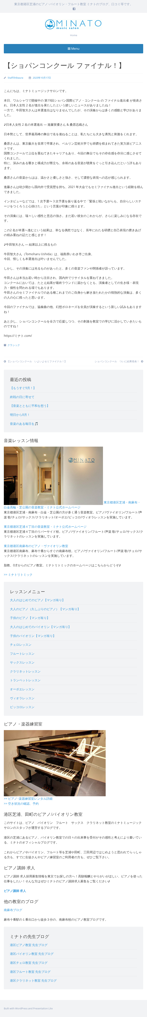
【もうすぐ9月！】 (23, 388)
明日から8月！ (20, 415)
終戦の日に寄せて (22, 397)
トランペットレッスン (25, 680)
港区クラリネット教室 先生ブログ (33, 980)
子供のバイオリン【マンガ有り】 (33, 636)
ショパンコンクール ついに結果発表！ (117, 361)
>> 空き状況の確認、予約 (21, 803)
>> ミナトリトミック (18, 574)
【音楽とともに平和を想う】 (30, 406)
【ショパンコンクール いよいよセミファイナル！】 (37, 361)
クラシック (13, 345)
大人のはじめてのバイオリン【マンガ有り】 (40, 627)
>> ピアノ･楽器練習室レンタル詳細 (28, 798)
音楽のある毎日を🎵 (24, 424)
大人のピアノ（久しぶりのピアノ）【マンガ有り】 (45, 609)
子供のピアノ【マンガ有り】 (30, 618)
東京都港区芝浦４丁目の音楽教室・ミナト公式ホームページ (45, 526)
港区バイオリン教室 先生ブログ (32, 954)
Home (73, 35)
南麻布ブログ (13, 910)
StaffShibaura (15, 77)
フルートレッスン (22, 653)
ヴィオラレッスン (22, 698)
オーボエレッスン (22, 689)
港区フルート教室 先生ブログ (30, 972)
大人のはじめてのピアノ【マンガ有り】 (37, 600)
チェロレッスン (20, 644)
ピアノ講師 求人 (15, 891)
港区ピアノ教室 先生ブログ (28, 945)
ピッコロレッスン (22, 707)
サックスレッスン (22, 662)
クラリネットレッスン (25, 671)
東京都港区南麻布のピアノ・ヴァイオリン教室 (36, 546)
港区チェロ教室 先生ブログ (28, 963)
